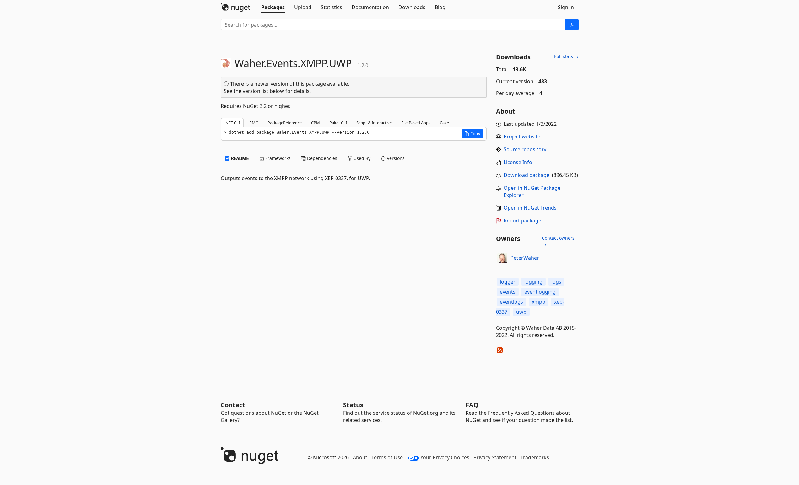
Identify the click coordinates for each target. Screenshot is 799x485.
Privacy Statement (494, 457)
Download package (526, 175)
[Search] (572, 24)
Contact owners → (558, 241)
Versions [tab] (395, 158)
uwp (521, 311)
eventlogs (511, 301)
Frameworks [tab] (277, 158)
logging (533, 281)
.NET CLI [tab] (232, 122)
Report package (522, 220)
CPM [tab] (315, 122)
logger (508, 281)
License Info (518, 162)
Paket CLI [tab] (338, 122)
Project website (522, 136)
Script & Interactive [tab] (374, 122)
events (508, 291)
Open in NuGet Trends (530, 207)
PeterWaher (524, 257)
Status (353, 405)
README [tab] (239, 158)
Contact (233, 405)
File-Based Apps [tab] (415, 122)
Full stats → (566, 56)
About (360, 457)
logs (556, 281)
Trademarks (535, 457)
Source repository (525, 149)
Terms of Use (387, 457)
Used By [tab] (361, 158)
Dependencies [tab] (321, 158)
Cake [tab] (444, 122)
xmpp (538, 301)
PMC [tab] (253, 122)
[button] (472, 133)
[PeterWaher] (502, 258)
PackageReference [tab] (284, 122)
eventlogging (540, 291)
